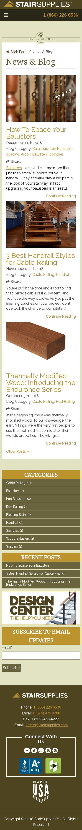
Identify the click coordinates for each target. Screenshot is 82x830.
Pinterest (55, 750)
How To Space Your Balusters (36, 133)
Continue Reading (61, 196)
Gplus (41, 750)
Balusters (40, 148)
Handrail (63, 274)
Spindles (56, 154)
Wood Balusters (34, 154)
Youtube (48, 750)
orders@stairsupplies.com (47, 725)
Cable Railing (43, 274)
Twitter (34, 750)
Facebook (27, 750)
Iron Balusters (61, 148)
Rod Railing (65, 401)
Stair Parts (19, 52)
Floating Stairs (18, 514)
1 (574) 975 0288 (46, 713)
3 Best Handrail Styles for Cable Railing (40, 259)
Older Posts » (17, 451)
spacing (12, 154)
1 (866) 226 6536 (60, 14)
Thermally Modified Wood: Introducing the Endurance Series (40, 382)
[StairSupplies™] (38, 5)
